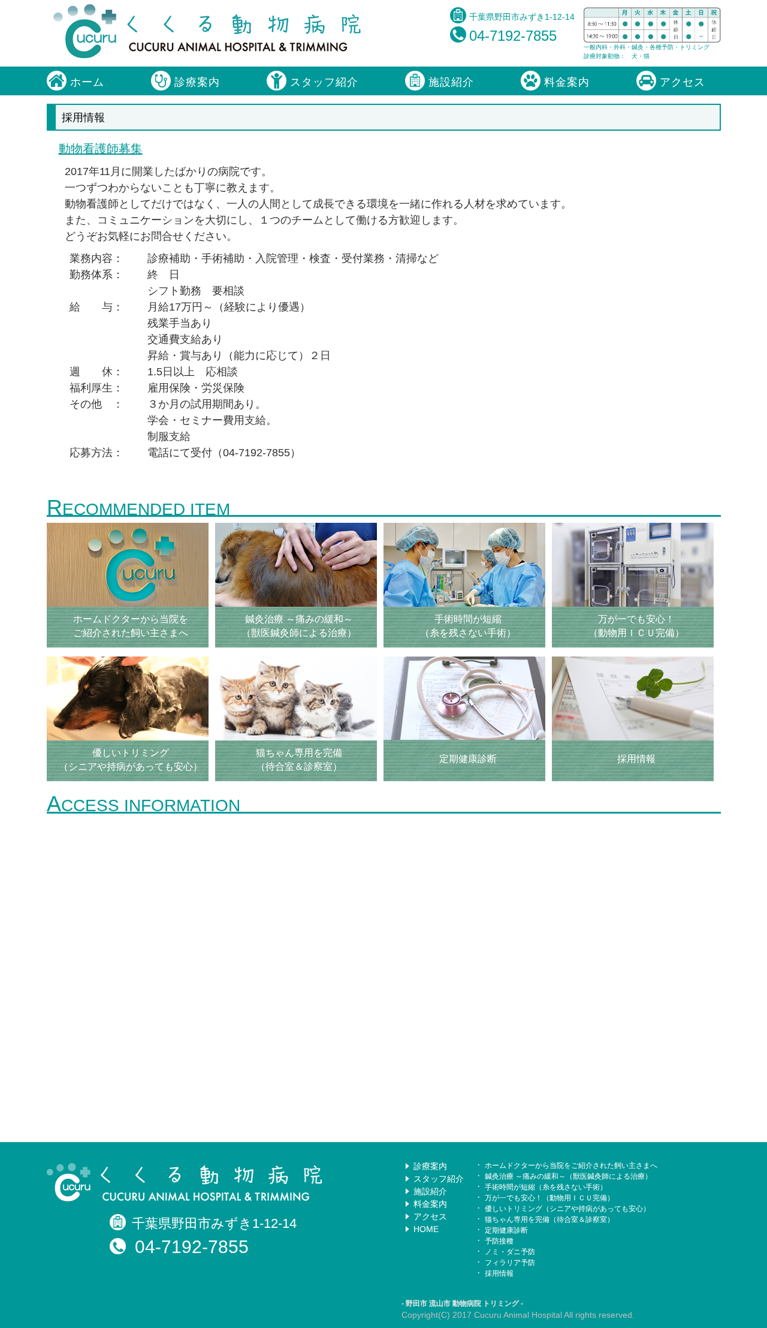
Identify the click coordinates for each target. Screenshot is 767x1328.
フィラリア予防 (510, 1262)
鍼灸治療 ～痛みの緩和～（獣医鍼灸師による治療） (568, 1176)
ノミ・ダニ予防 (510, 1252)
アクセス (680, 82)
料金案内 (565, 82)
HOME (426, 1229)
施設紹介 (449, 82)
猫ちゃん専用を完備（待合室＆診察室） (549, 1219)
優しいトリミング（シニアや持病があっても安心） (567, 1208)
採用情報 (499, 1273)
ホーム (85, 82)
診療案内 (195, 82)
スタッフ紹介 (322, 82)
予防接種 (499, 1241)
